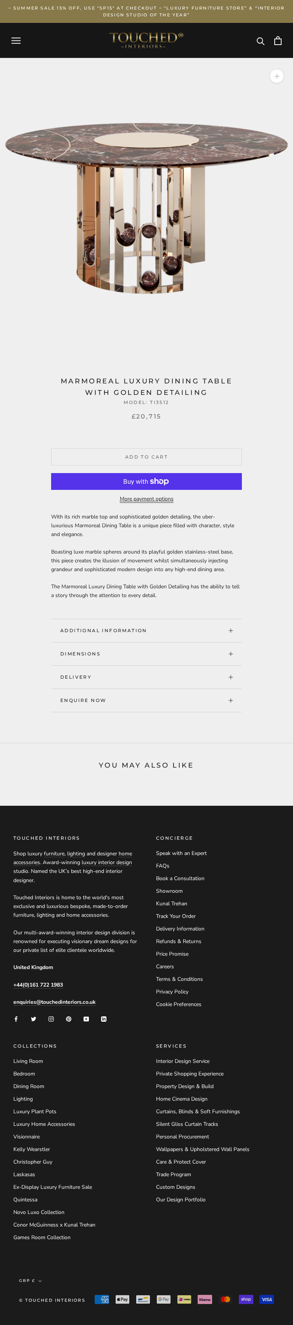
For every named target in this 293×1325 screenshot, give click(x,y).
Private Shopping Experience (190, 1073)
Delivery (76, 677)
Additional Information (103, 630)
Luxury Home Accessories (44, 1124)
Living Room (28, 1061)
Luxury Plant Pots (34, 1111)
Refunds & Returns (178, 941)
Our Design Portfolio (181, 1199)
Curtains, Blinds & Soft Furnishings (198, 1111)
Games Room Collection (42, 1237)
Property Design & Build (185, 1086)
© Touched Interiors (52, 1300)
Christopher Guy (32, 1162)
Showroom (169, 891)
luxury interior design (107, 862)
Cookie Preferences (178, 1004)
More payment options (147, 498)
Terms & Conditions (179, 979)
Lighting (23, 1099)
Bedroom (24, 1073)
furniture (54, 853)
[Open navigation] (16, 40)
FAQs (162, 865)
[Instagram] (51, 1018)
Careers (165, 966)
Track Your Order (176, 916)
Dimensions (80, 654)
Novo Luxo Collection (38, 1212)
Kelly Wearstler (31, 1149)
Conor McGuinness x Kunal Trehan (54, 1224)
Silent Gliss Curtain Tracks (187, 1124)
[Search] (261, 41)
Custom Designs (175, 1187)
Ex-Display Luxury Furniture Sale (52, 1187)
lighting (76, 853)
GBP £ (27, 1280)
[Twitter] (33, 1018)
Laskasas (24, 1174)
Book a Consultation (180, 878)
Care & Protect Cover (181, 1162)
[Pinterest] (68, 1018)
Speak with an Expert (181, 853)
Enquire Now (83, 700)
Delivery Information (180, 928)
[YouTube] (86, 1018)
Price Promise (172, 954)
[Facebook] (16, 1018)
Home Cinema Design (182, 1099)
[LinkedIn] (103, 1018)
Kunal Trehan (171, 903)
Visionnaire (26, 1136)
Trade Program (173, 1174)
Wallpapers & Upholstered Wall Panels (203, 1149)
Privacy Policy (172, 991)
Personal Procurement (182, 1136)
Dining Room (28, 1086)
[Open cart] (278, 40)
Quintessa (25, 1199)
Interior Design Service (182, 1061)
